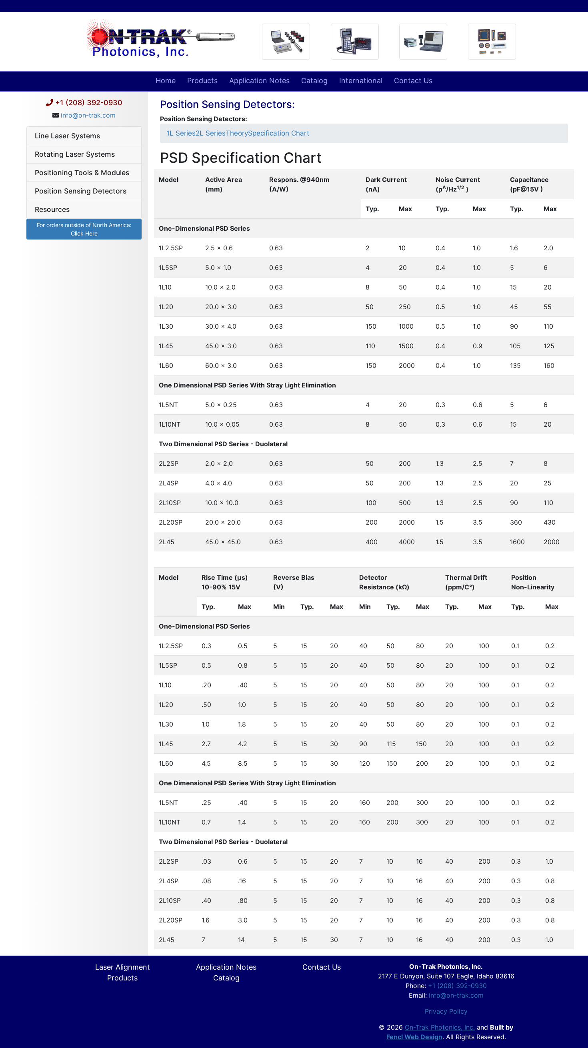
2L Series (211, 133)
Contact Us (413, 80)
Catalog (314, 80)
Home (166, 80)
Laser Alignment (122, 967)
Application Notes (259, 80)
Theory (237, 133)
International (360, 80)
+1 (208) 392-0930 (88, 102)
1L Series (181, 133)
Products (202, 80)
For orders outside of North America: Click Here (84, 229)
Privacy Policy (446, 1011)
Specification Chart (278, 133)
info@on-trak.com (88, 115)
